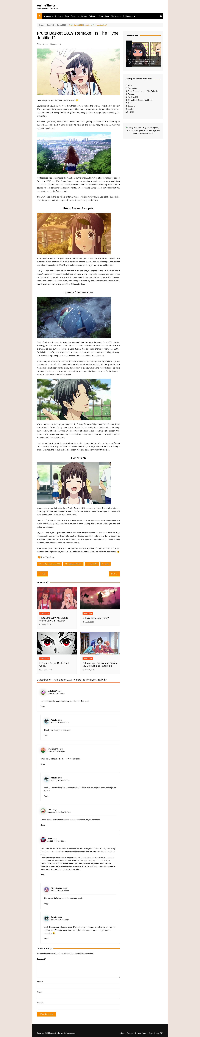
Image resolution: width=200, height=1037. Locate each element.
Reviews (58, 16)
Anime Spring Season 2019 (50, 564)
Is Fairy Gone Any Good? (96, 618)
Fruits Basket (92, 564)
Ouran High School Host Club (140, 100)
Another (131, 109)
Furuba (106, 564)
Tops (67, 16)
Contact (130, 1033)
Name (40, 982)
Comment (41, 959)
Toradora (131, 94)
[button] (143, 54)
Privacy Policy (140, 1033)
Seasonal (47, 16)
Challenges (115, 16)
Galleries (92, 16)
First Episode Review (74, 564)
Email (40, 992)
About (122, 1033)
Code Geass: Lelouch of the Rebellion (143, 91)
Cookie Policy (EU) (156, 1033)
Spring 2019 (56, 44)
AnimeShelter (47, 5)
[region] (143, 54)
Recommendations (79, 16)
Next (113, 574)
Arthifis (54, 720)
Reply (43, 706)
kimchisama (52, 749)
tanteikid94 (52, 691)
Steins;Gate (132, 88)
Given (130, 103)
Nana (130, 85)
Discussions (104, 16)
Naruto (131, 112)
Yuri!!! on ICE (133, 97)
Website (40, 1003)
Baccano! (131, 106)
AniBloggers (128, 16)
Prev (44, 574)
